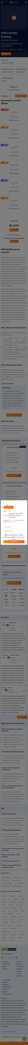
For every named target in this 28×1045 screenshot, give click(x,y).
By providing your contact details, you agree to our (14, 537)
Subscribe (14, 542)
